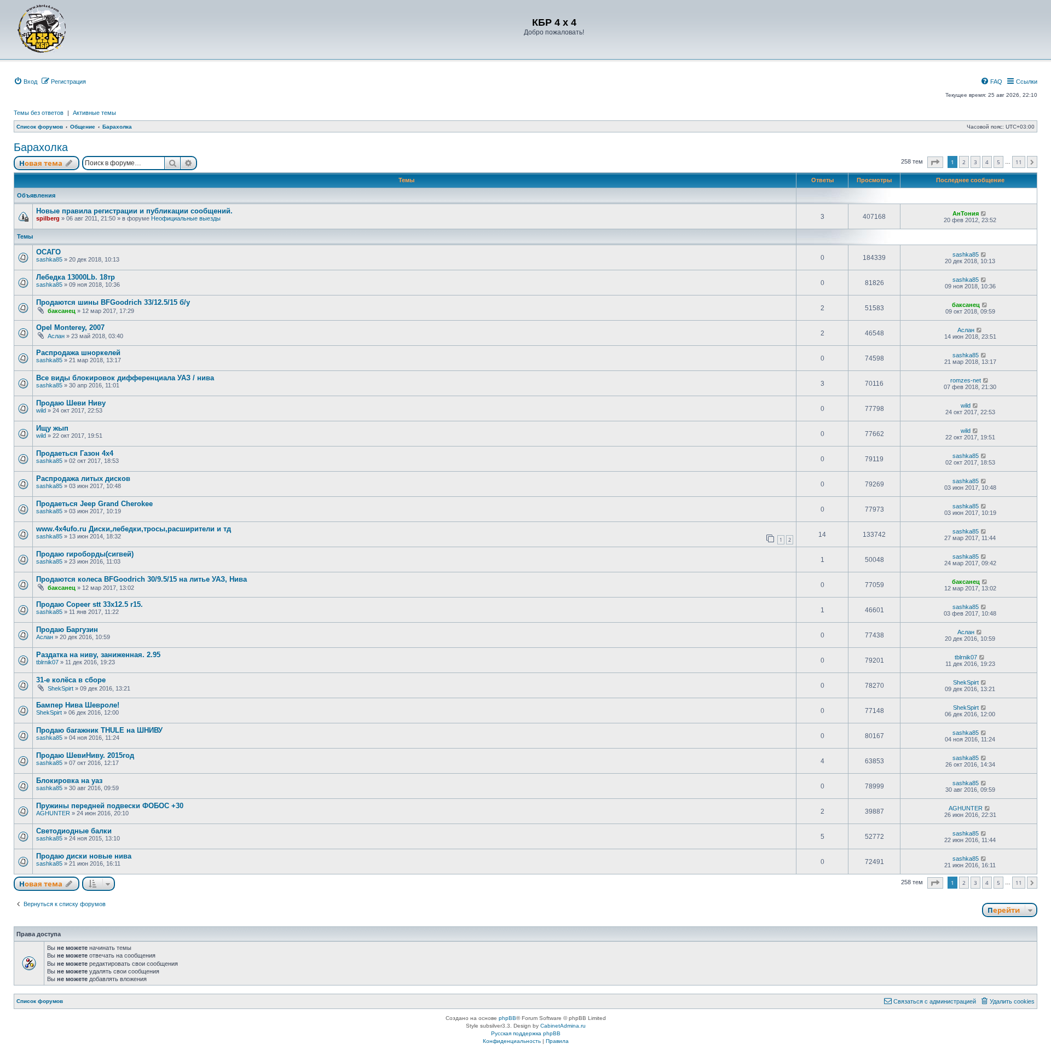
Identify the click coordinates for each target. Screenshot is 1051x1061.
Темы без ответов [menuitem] (38, 112)
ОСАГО (48, 252)
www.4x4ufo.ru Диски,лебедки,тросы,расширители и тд (133, 529)
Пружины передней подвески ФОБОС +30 (109, 806)
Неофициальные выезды (186, 218)
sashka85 (49, 259)
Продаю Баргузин (67, 629)
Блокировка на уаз (69, 780)
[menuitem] (25, 81)
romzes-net (965, 380)
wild (41, 410)
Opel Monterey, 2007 (70, 327)
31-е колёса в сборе (71, 680)
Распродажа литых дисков (83, 478)
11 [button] (1018, 162)
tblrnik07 (47, 662)
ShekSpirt (60, 688)
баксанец (62, 311)
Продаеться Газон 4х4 (74, 453)
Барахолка (41, 147)
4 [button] (987, 162)
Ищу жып (52, 428)
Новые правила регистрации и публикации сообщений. (134, 211)
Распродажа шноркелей (78, 353)
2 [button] (964, 162)
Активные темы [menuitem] (94, 112)
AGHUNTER (53, 813)
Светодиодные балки (74, 831)
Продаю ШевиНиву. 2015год (85, 755)
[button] (935, 162)
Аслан (56, 336)
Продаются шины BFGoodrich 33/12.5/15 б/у (113, 302)
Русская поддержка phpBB (526, 1033)
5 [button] (998, 162)
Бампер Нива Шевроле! (77, 705)
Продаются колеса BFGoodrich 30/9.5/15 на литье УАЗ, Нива (141, 579)
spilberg (48, 218)
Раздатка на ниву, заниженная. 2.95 (98, 655)
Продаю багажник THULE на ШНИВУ (99, 730)
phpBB (507, 1018)
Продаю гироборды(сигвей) (85, 554)
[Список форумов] (42, 28)
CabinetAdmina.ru (563, 1026)
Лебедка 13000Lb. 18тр (75, 277)
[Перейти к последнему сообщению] (984, 213)
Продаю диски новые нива (83, 856)
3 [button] (975, 162)
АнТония (965, 213)
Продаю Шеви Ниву (71, 403)
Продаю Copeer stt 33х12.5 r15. (89, 604)
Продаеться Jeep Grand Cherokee (94, 504)
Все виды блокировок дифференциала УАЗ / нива (125, 378)
